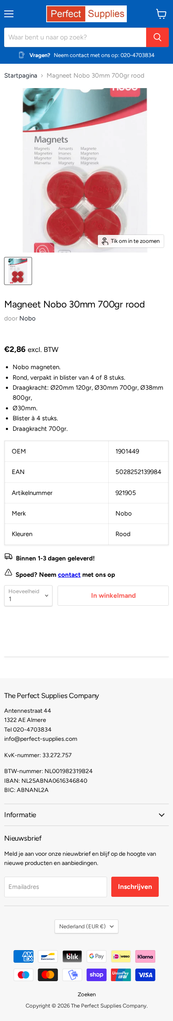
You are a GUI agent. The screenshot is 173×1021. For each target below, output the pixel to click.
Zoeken (87, 994)
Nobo (27, 318)
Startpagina (20, 75)
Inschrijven (135, 887)
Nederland (82, 926)
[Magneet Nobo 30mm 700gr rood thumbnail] (18, 271)
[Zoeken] (157, 37)
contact (69, 574)
